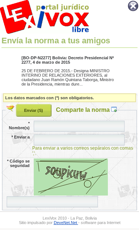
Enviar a (20, 137)
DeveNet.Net (66, 222)
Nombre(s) (19, 125)
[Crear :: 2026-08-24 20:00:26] (11, 109)
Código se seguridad (18, 163)
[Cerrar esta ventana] (133, 10)
